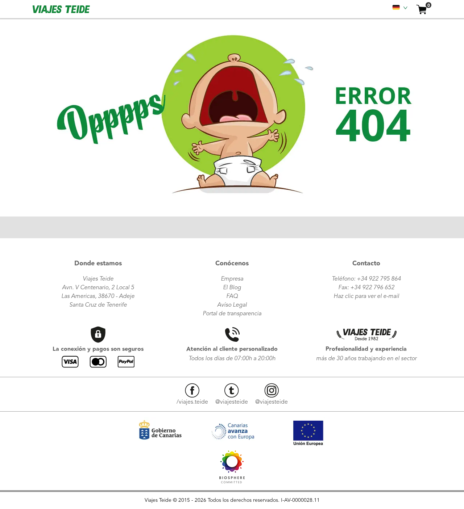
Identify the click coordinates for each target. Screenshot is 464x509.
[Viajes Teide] (232, 481)
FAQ (232, 296)
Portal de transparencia (232, 314)
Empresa (232, 279)
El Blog (232, 288)
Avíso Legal (232, 305)
